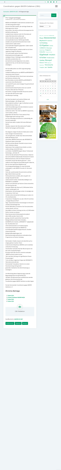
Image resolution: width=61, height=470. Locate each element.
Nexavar (41, 62)
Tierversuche (49, 65)
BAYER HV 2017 (14, 11)
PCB (46, 62)
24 (40, 93)
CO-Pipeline (44, 45)
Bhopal (41, 38)
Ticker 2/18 (10, 301)
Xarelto (50, 67)
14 (50, 88)
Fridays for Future (49, 52)
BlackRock (49, 40)
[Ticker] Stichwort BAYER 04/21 (16, 297)
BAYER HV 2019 (51, 35)
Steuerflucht (41, 65)
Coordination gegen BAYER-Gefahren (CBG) (21, 6)
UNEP (46, 67)
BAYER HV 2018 (46, 35)
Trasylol (41, 67)
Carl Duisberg (43, 43)
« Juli (47, 99)
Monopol (25, 323)
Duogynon (48, 50)
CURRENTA (42, 48)
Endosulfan (42, 52)
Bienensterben (50, 38)
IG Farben (42, 57)
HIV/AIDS (52, 55)
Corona (51, 45)
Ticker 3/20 (10, 299)
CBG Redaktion (20, 311)
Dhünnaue (49, 48)
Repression (49, 62)
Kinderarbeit (50, 58)
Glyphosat (18, 323)
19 (45, 91)
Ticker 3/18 (10, 295)
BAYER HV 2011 (41, 35)
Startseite (6, 11)
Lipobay (42, 60)
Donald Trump (42, 50)
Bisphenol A (43, 40)
